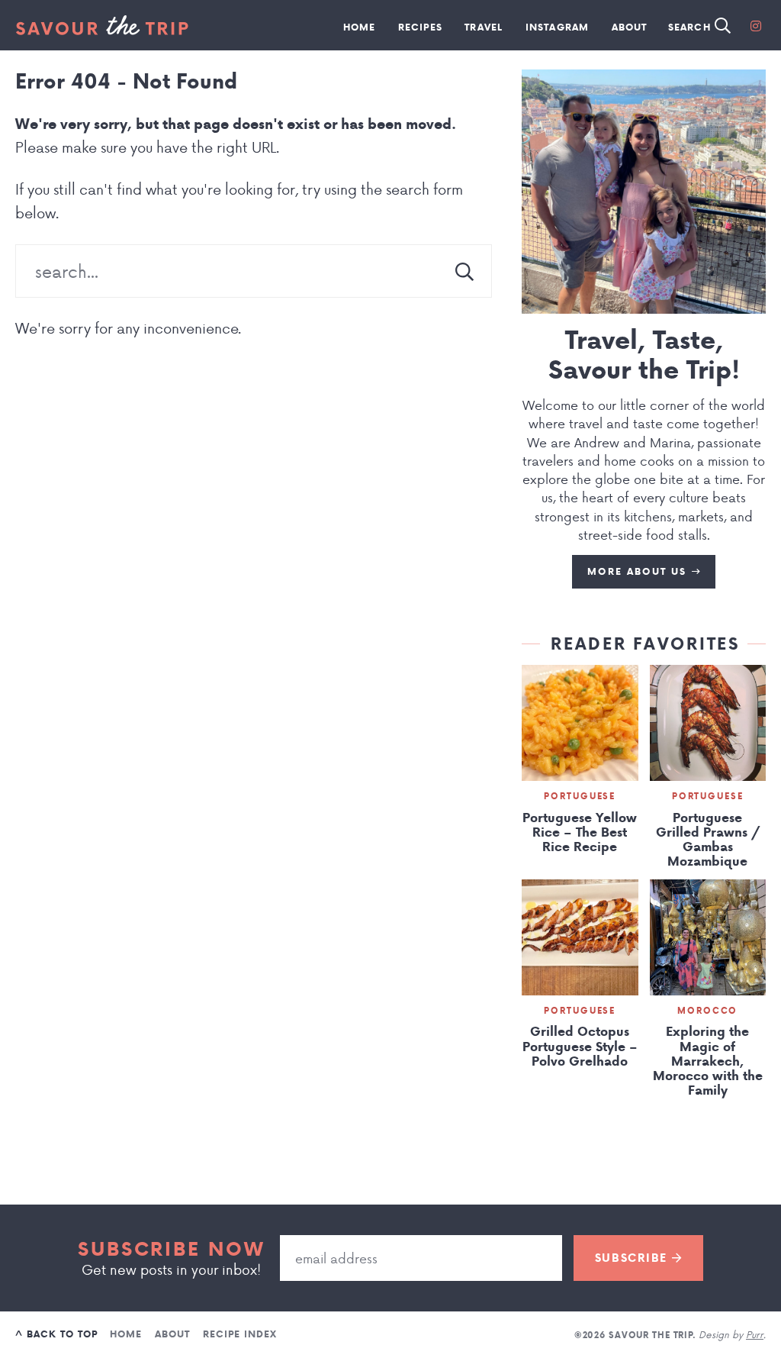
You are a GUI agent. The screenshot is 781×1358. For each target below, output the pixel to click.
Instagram (557, 27)
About (630, 27)
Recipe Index (240, 1333)
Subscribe (633, 1258)
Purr (754, 1334)
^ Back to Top (56, 1333)
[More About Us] (644, 191)
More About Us (639, 571)
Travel (483, 27)
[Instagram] (755, 25)
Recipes (420, 27)
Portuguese (579, 796)
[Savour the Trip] (101, 25)
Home (359, 27)
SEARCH (691, 27)
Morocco (707, 1011)
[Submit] (464, 271)
